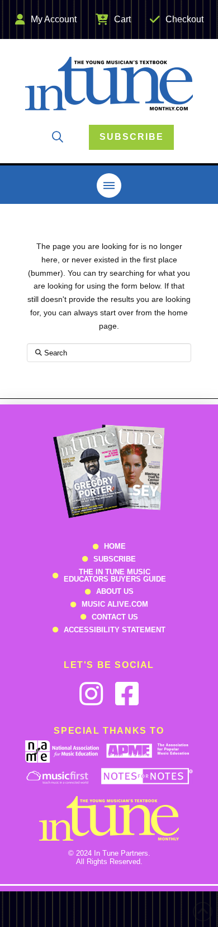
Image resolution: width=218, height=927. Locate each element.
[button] (57, 137)
